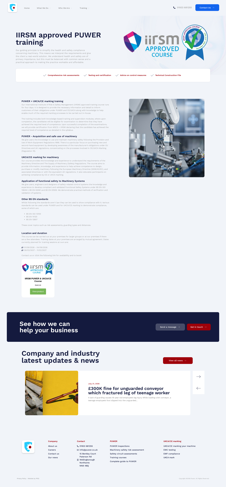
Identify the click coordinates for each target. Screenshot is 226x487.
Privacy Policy (22, 478)
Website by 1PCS (33, 478)
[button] (44, 8)
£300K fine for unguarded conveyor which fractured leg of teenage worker (129, 390)
